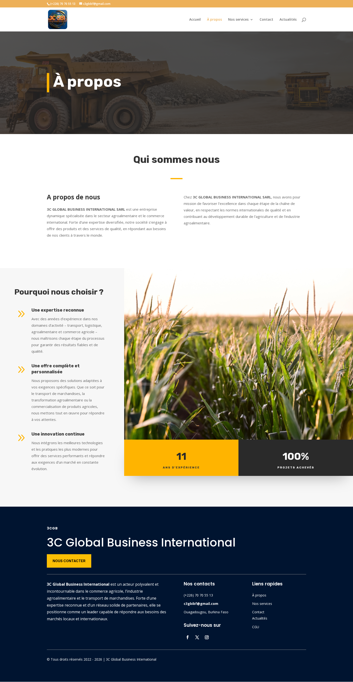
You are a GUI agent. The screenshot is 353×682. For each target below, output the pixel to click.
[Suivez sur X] (197, 637)
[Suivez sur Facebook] (187, 637)
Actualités (288, 20)
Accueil (195, 20)
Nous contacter (69, 561)
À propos (214, 20)
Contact (266, 20)
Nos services (238, 20)
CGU (255, 627)
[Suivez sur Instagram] (207, 637)
